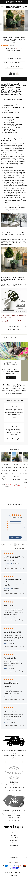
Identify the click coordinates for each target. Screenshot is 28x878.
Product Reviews (14, 845)
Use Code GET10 (14, 820)
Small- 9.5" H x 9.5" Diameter (14, 58)
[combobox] (20, 548)
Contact (14, 843)
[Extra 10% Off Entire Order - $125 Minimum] (14, 801)
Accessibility (14, 835)
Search (14, 832)
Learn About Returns (14, 790)
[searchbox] (7, 544)
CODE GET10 (11, 377)
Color (14, 71)
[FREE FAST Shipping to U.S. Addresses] (14, 741)
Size (14, 55)
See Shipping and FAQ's (14, 762)
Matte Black (10, 73)
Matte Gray (14, 73)
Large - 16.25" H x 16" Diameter (14, 67)
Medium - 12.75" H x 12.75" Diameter (14, 62)
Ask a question (14, 332)
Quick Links (14, 857)
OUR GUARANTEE (14, 326)
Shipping (9, 50)
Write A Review (15, 537)
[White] (4, 486)
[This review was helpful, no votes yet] (19, 568)
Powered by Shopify (14, 875)
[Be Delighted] (14, 773)
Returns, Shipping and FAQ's (14, 840)
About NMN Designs (14, 838)
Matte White (17, 73)
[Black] (7, 486)
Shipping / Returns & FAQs (14, 329)
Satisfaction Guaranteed (14, 848)
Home (13, 34)
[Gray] (6, 486)
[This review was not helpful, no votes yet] (22, 568)
